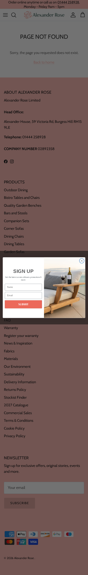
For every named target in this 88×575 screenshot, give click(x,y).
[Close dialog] (81, 260)
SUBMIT (23, 304)
